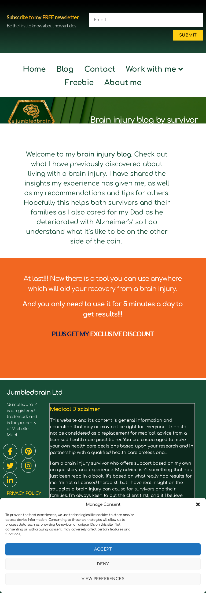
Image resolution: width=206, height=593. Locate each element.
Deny (103, 564)
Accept (103, 549)
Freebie (79, 82)
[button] (198, 504)
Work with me (151, 69)
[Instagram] (28, 465)
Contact (99, 69)
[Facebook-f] (10, 451)
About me (122, 82)
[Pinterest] (28, 451)
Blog (64, 69)
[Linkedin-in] (10, 480)
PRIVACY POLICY (24, 493)
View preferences (103, 579)
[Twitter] (10, 465)
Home (34, 69)
